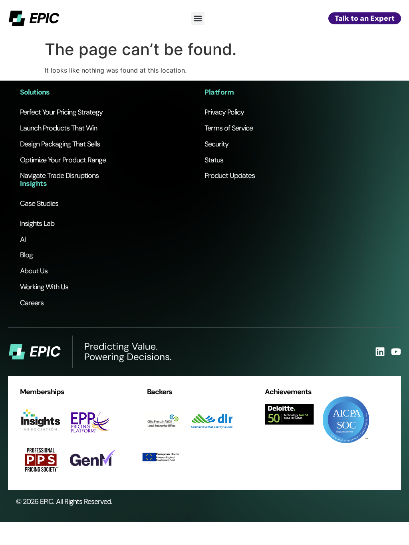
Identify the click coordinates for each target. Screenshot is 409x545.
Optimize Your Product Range (63, 160)
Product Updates (229, 175)
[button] (197, 18)
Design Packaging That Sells (60, 144)
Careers (32, 303)
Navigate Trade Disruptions (59, 175)
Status (213, 160)
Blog (26, 255)
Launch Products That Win (58, 128)
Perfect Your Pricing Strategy (61, 112)
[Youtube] (396, 352)
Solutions (35, 92)
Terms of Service (228, 128)
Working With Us (44, 287)
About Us (34, 271)
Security (216, 144)
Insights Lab (37, 223)
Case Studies (39, 203)
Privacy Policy (224, 112)
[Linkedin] (380, 352)
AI (23, 239)
